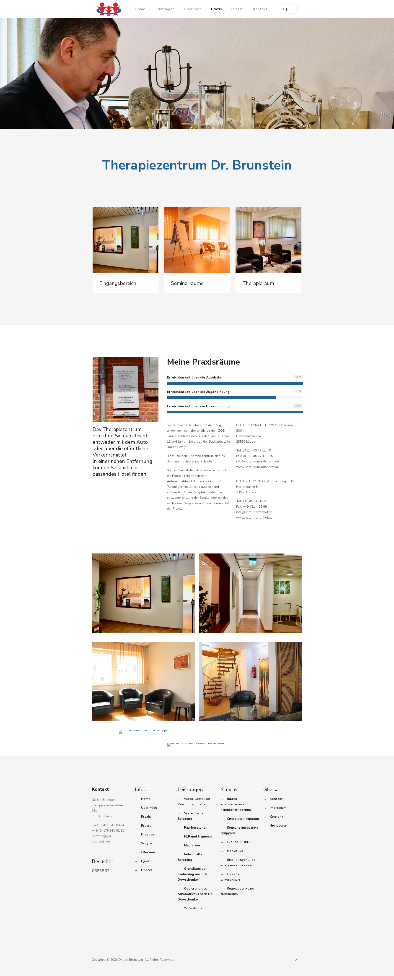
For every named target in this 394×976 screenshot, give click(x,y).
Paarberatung (195, 827)
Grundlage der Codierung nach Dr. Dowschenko (193, 874)
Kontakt (276, 799)
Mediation (192, 845)
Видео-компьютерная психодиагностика (235, 804)
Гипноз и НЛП (238, 842)
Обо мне (148, 852)
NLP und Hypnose (198, 836)
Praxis (146, 816)
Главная (147, 834)
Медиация (235, 851)
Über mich (149, 808)
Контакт (276, 816)
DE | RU (287, 9)
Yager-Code (193, 908)
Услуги (146, 843)
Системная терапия (243, 819)
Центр (146, 861)
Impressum (278, 808)
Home (145, 799)
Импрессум (279, 825)
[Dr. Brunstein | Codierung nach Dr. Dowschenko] (108, 9)
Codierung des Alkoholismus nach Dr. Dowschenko (195, 894)
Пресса (147, 870)
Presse (146, 825)
